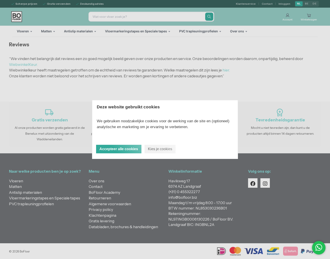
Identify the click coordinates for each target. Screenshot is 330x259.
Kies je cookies (160, 149)
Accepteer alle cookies (118, 149)
